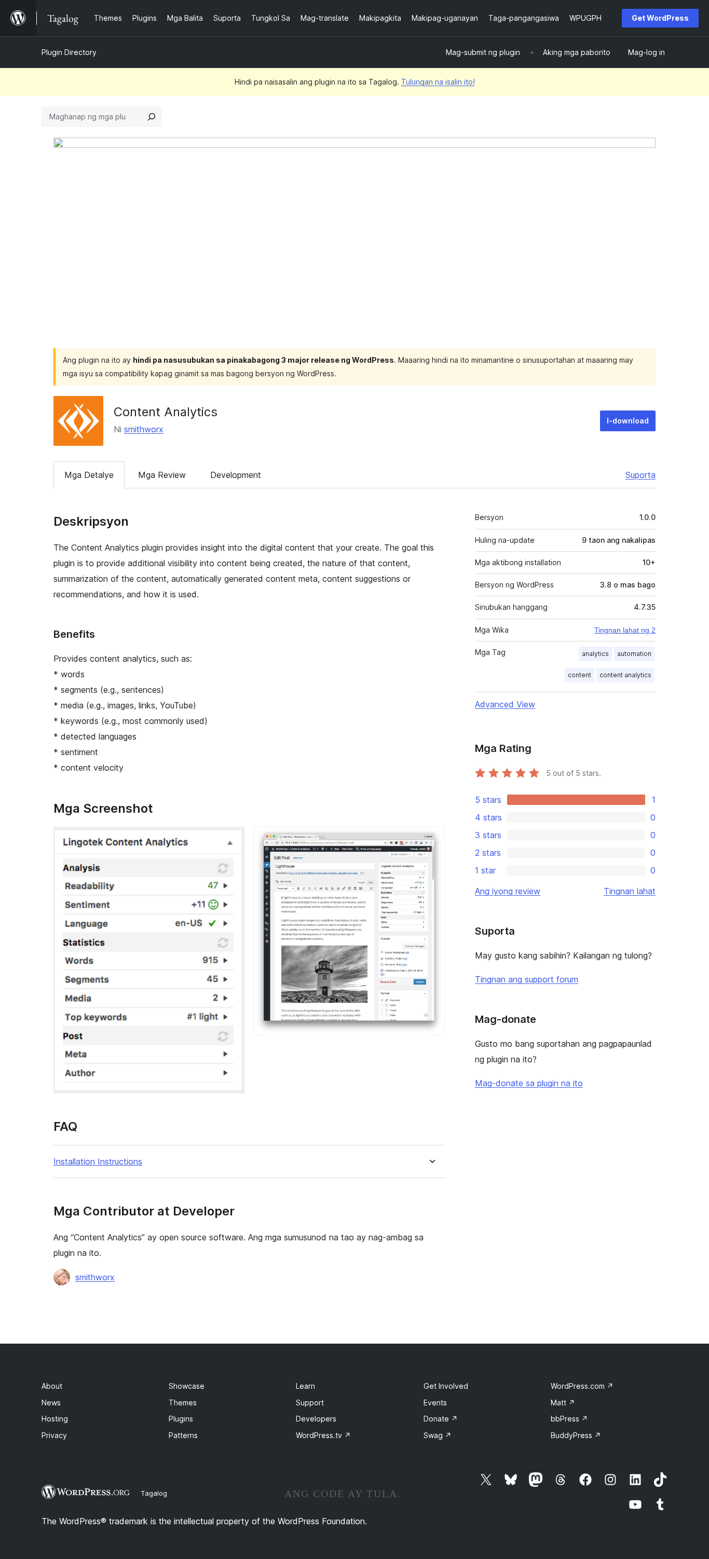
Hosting (55, 1418)
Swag (438, 1435)
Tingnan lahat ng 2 (625, 630)
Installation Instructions (97, 1162)
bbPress (569, 1418)
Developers (316, 1418)
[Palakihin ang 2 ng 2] (431, 841)
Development (235, 475)
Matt (563, 1402)
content (579, 675)
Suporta (640, 475)
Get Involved (446, 1386)
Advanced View (505, 704)
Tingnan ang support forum (526, 979)
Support (310, 1402)
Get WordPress (660, 17)
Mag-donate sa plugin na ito (529, 1083)
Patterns (183, 1435)
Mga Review (162, 475)
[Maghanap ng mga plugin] (151, 116)
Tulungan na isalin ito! (438, 81)
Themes (183, 1402)
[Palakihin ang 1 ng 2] (231, 841)
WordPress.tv (323, 1435)
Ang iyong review (507, 891)
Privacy (54, 1435)
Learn (305, 1386)
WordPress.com (582, 1386)
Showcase (186, 1386)
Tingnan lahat (630, 891)
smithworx (143, 429)
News (51, 1402)
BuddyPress (576, 1435)
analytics (595, 654)
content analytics (625, 675)
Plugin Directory (69, 52)
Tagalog (154, 1493)
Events (435, 1402)
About (52, 1386)
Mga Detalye (89, 475)
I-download (628, 420)
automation (634, 654)
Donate (441, 1418)
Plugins (181, 1418)
